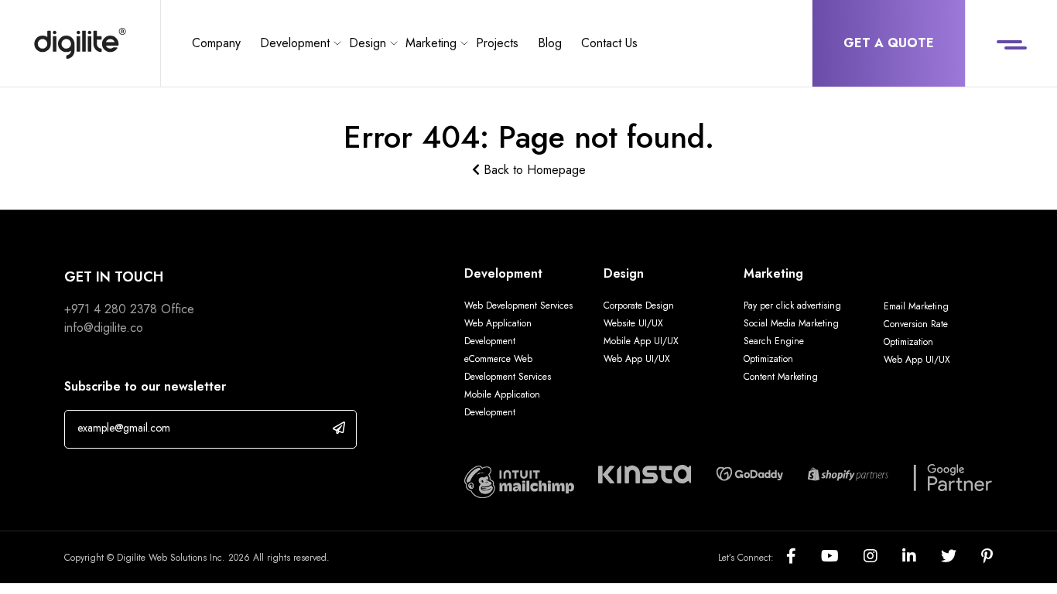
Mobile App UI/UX (641, 341)
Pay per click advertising (792, 305)
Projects (497, 43)
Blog (550, 43)
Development (295, 43)
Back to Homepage (533, 170)
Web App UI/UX (637, 359)
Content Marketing (781, 377)
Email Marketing (916, 306)
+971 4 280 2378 (110, 309)
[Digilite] (80, 43)
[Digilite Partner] (519, 481)
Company (216, 43)
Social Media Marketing (791, 323)
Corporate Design (639, 305)
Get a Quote (888, 43)
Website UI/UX (633, 323)
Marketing (431, 43)
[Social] (803, 557)
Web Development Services (518, 305)
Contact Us (609, 43)
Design (367, 43)
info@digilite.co (103, 327)
